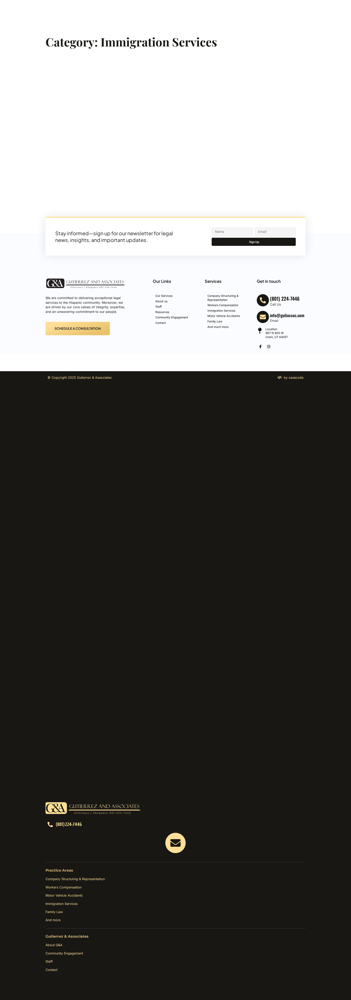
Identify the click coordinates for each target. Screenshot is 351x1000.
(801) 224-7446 (69, 824)
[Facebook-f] (260, 346)
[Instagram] (268, 346)
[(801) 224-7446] (50, 824)
